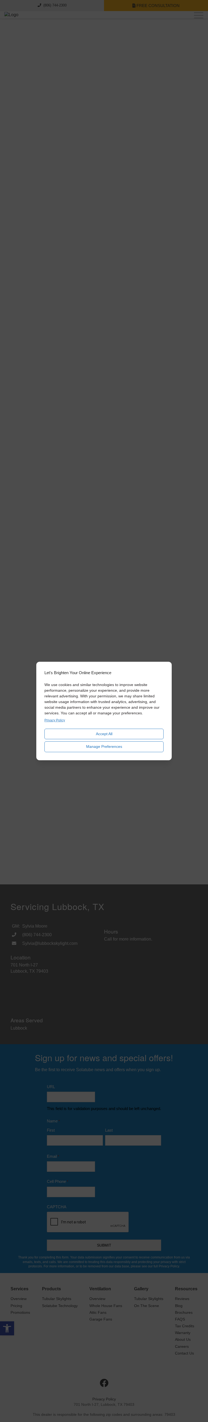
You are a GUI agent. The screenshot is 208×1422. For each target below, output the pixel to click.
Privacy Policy (54, 720)
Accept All (104, 734)
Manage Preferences (104, 746)
